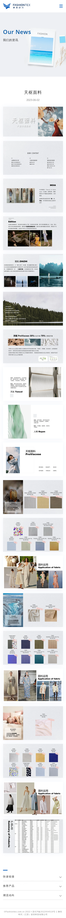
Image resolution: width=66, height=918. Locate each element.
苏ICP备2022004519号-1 (45, 912)
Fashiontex (16, 6)
